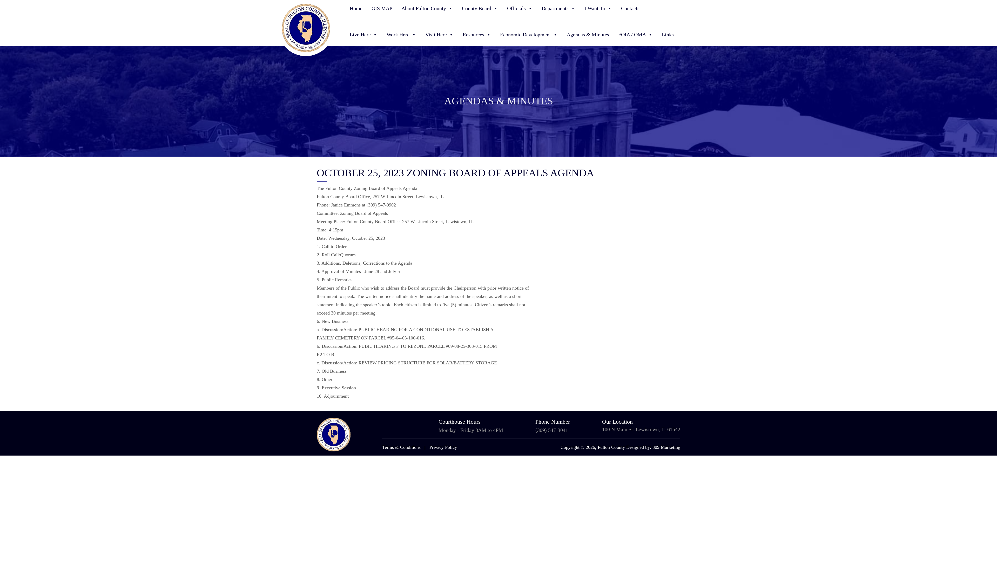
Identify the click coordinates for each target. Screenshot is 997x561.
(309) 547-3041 (551, 430)
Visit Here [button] (436, 34)
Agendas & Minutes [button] (588, 34)
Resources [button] (473, 34)
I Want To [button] (594, 8)
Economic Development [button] (525, 34)
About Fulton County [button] (423, 8)
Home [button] (356, 8)
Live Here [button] (360, 34)
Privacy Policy (443, 447)
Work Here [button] (398, 34)
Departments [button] (555, 8)
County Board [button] (476, 8)
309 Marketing (666, 447)
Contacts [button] (630, 8)
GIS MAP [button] (382, 8)
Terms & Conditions (401, 447)
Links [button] (668, 34)
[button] (716, 8)
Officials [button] (516, 8)
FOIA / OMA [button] (632, 34)
